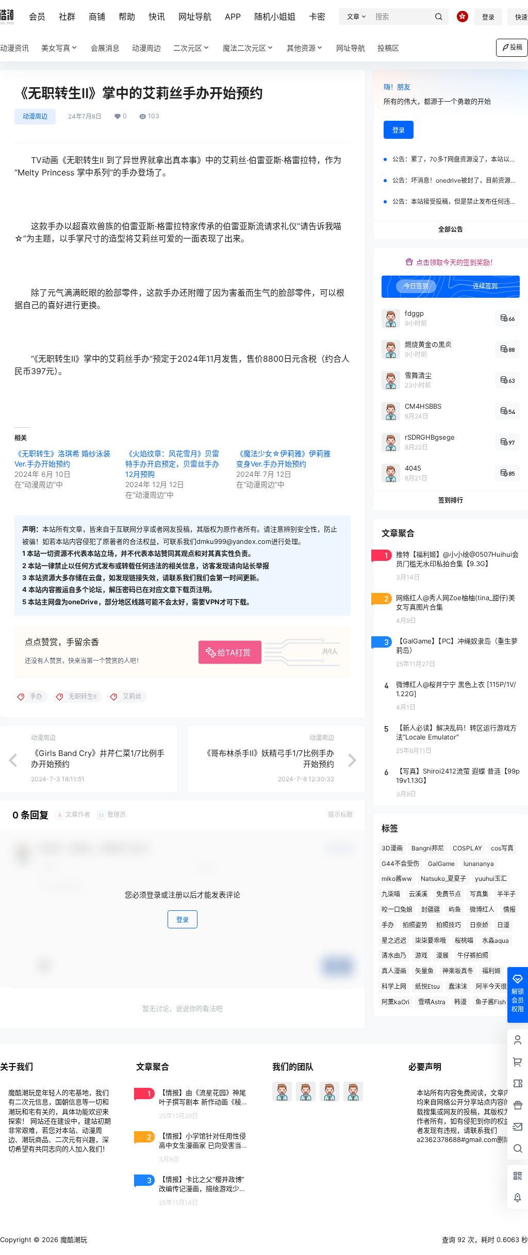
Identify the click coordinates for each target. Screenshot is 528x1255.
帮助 (127, 16)
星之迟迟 (394, 940)
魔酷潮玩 (72, 1239)
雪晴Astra (432, 1002)
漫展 (442, 955)
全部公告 (450, 229)
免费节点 (448, 894)
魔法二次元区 (244, 47)
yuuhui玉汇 (491, 878)
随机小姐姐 (274, 16)
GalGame (441, 863)
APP (233, 16)
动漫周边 (35, 116)
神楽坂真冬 (457, 971)
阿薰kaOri (395, 1002)
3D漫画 (392, 848)
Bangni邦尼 (427, 848)
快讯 (156, 16)
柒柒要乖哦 (430, 940)
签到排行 (450, 500)
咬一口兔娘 (397, 909)
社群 (67, 16)
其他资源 (301, 47)
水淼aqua (495, 940)
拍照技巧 (448, 925)
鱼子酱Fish (490, 1002)
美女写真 (55, 47)
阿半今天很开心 (497, 986)
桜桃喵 (464, 940)
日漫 (503, 925)
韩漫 (460, 1002)
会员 (37, 16)
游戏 (421, 955)
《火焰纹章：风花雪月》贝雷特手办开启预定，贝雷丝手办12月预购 (172, 463)
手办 (388, 925)
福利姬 (491, 971)
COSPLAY (467, 848)
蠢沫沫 (458, 986)
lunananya (479, 863)
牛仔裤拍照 (472, 955)
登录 (488, 17)
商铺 (97, 16)
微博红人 (482, 909)
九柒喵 (391, 894)
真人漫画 (394, 971)
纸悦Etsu (427, 986)
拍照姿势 (415, 925)
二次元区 (187, 47)
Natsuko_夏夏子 (443, 878)
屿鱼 (455, 909)
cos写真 (502, 848)
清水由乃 (394, 955)
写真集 (479, 894)
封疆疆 (430, 909)
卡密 (317, 16)
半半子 (506, 894)
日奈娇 (479, 925)
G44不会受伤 (400, 863)
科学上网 (394, 986)
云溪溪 (418, 894)
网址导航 (194, 16)
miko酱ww (397, 878)
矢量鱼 (424, 971)
